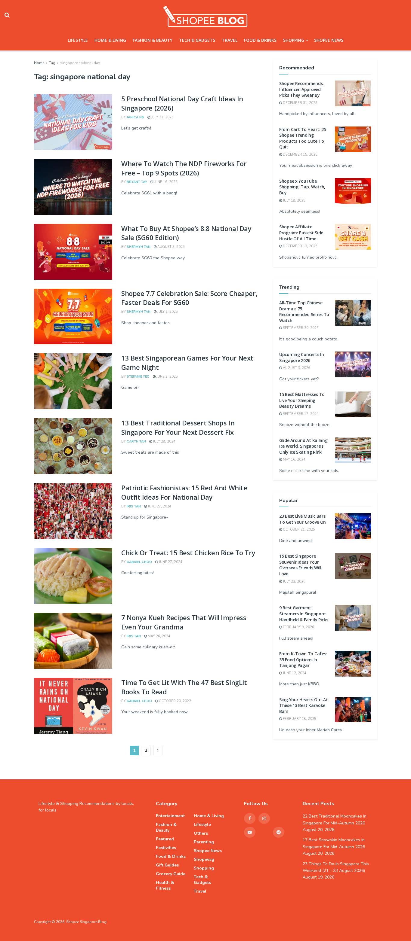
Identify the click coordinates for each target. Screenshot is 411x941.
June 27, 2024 (159, 506)
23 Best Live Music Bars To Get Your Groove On (302, 519)
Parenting (204, 842)
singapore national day (80, 62)
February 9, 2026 (298, 627)
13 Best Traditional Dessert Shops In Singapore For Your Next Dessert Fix (177, 427)
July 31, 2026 (162, 117)
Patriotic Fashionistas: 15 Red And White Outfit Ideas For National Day (184, 492)
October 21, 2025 (298, 529)
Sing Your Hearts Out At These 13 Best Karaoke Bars (303, 705)
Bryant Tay (137, 182)
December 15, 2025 (299, 154)
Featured (165, 839)
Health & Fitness (165, 885)
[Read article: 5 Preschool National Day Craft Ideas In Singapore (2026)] (73, 122)
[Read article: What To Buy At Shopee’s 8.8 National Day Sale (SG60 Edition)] (73, 252)
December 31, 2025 (299, 103)
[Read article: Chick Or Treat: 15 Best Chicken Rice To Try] (73, 576)
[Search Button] (7, 15)
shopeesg (204, 859)
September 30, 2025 (300, 328)
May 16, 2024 (293, 459)
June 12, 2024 (294, 673)
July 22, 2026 (293, 581)
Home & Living (110, 40)
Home (39, 62)
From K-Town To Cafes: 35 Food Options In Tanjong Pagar (303, 659)
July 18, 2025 (293, 200)
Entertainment (170, 816)
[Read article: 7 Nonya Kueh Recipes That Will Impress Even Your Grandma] (73, 641)
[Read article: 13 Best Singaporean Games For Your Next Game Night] (73, 381)
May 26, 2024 (158, 636)
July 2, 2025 (167, 311)
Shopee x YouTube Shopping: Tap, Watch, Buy (302, 187)
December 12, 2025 (299, 246)
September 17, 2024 (300, 414)
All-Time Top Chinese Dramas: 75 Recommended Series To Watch (304, 311)
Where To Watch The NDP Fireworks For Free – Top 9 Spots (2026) (183, 168)
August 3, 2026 (296, 368)
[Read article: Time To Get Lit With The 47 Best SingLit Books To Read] (73, 706)
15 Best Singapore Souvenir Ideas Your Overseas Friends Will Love (300, 565)
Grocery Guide (170, 874)
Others (201, 833)
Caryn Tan (136, 441)
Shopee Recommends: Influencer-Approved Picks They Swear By (301, 89)
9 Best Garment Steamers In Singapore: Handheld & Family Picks (303, 613)
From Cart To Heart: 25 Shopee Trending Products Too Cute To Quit (302, 138)
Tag (52, 62)
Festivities (166, 848)
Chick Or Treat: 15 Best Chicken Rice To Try (188, 552)
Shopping (293, 40)
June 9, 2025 (167, 376)
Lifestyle (78, 40)
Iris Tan (134, 506)
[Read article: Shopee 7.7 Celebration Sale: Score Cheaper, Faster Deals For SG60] (73, 317)
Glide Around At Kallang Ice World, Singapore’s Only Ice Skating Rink (303, 446)
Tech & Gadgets (197, 40)
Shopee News (328, 40)
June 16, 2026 (165, 182)
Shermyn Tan (138, 247)
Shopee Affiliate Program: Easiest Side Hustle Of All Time (301, 232)
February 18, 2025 (299, 719)
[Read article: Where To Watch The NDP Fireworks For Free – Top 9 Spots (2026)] (73, 187)
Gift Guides (167, 865)
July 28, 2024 (163, 441)
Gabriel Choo (139, 562)
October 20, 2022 (174, 701)
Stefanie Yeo (138, 376)
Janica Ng (135, 117)
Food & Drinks (260, 40)
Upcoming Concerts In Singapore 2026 (301, 357)
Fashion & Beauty (152, 40)
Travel (229, 40)
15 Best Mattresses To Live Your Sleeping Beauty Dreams (302, 400)
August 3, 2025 (170, 247)
